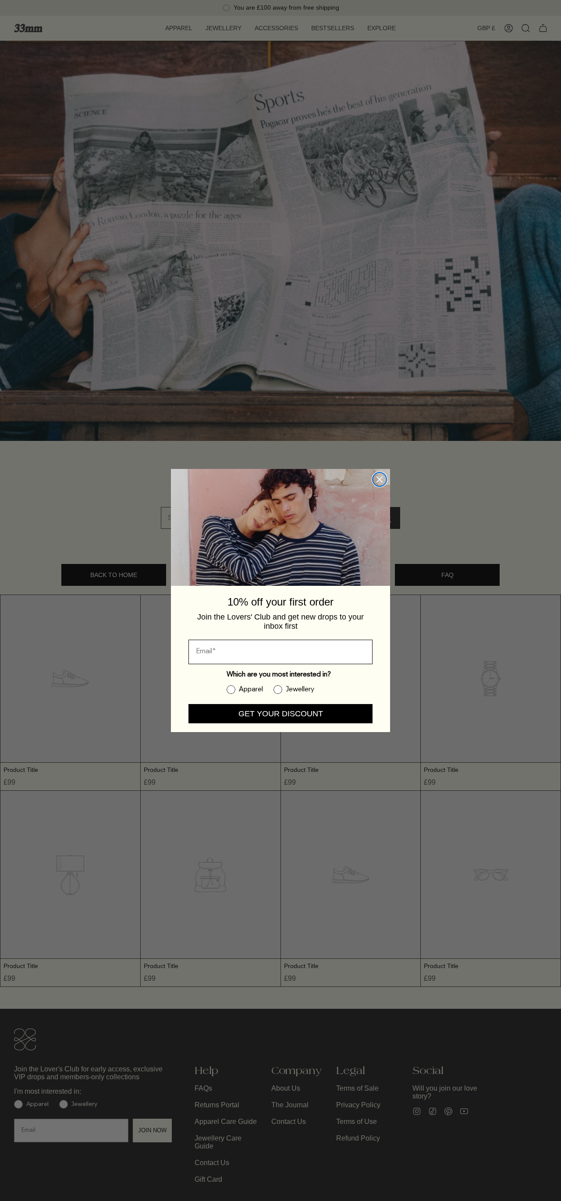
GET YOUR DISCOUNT (280, 713)
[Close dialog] (380, 479)
